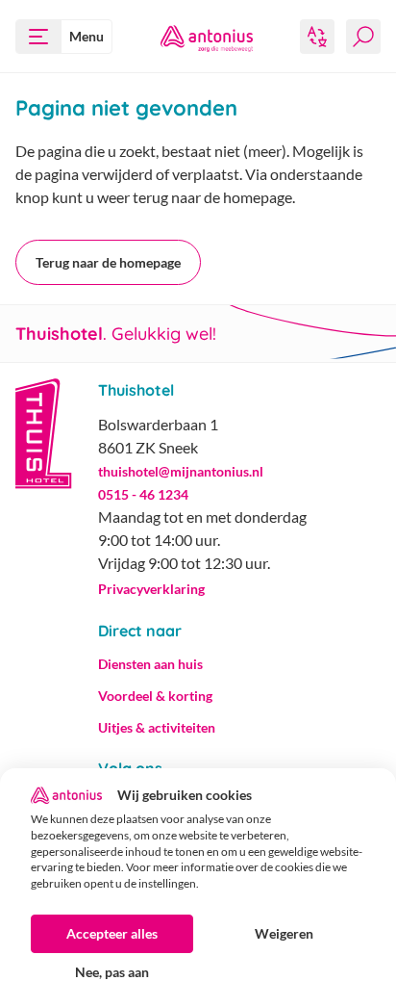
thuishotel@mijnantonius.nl (180, 471)
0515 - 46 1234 (143, 494)
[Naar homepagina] (207, 36)
